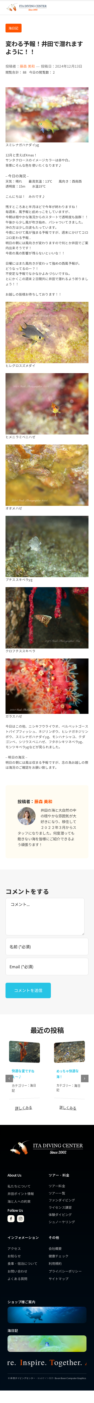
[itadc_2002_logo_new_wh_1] (46, 1140)
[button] (9, 1078)
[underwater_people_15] (47, 1308)
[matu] (69, 1043)
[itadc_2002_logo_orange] (26, 3)
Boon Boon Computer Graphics (70, 1378)
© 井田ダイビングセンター (21, 1378)
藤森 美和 (27, 66)
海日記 (14, 28)
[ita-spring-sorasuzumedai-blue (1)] (47, 1337)
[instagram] (20, 1218)
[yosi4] (24, 1043)
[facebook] (11, 1218)
